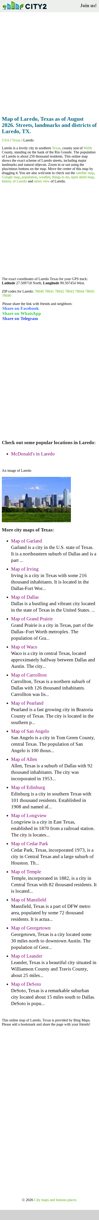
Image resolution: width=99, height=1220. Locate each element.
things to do (60, 177)
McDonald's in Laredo (33, 454)
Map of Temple (26, 871)
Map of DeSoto (26, 984)
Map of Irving (25, 569)
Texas (16, 140)
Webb (88, 148)
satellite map (85, 173)
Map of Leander (26, 956)
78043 (69, 291)
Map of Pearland (27, 703)
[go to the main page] (24, 10)
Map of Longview (29, 815)
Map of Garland (26, 541)
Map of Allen (24, 759)
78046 (6, 295)
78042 (59, 291)
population (29, 177)
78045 (89, 291)
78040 (39, 291)
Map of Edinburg (28, 787)
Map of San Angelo (30, 731)
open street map (82, 177)
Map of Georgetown (31, 928)
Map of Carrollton (29, 675)
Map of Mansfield (28, 900)
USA (5, 140)
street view (42, 181)
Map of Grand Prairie (32, 619)
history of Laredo (14, 181)
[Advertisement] (49, 62)
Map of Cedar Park (29, 843)
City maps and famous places (55, 1200)
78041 (49, 291)
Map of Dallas (25, 597)
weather (44, 177)
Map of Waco (24, 647)
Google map (11, 177)
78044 (79, 291)
